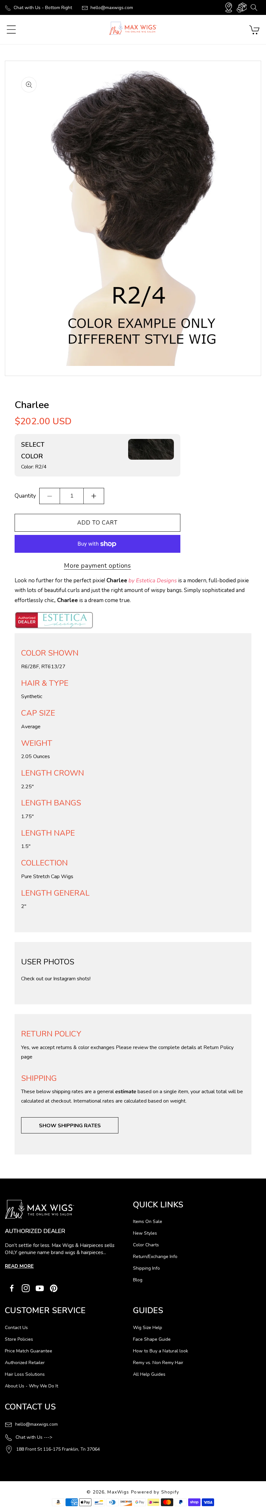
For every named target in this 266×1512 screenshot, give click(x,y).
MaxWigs (118, 1492)
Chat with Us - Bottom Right (43, 8)
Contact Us (16, 1328)
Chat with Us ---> (34, 1437)
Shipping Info (146, 1268)
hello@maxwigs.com (112, 8)
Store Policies (19, 1339)
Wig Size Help (147, 1328)
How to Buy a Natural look (160, 1351)
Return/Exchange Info (155, 1256)
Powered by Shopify (155, 1492)
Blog (137, 1280)
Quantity (25, 496)
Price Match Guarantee (28, 1351)
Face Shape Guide (152, 1339)
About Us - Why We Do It (31, 1386)
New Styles (145, 1233)
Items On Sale (147, 1221)
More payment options (97, 566)
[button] (254, 7)
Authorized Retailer (25, 1363)
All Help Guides (149, 1374)
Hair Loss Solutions (25, 1374)
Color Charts (146, 1245)
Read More (19, 1266)
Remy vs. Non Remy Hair (158, 1363)
